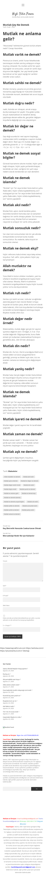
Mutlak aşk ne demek (10, 481)
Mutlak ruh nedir (33, 502)
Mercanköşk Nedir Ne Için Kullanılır (18, 536)
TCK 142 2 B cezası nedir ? (11, 712)
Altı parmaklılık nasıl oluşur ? (12, 679)
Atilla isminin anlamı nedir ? (11, 685)
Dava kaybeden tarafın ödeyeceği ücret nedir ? (17, 690)
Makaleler (12, 471)
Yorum (5, 561)
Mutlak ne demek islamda (12, 497)
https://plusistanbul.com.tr (11, 651)
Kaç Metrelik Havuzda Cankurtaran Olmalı (22, 528)
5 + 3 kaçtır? (7, 625)
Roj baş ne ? (6, 674)
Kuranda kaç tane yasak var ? (12, 696)
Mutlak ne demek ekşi (29, 493)
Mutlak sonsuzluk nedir (30, 506)
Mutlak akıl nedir (28, 477)
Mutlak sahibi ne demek (11, 506)
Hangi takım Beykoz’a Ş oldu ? (12, 717)
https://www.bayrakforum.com (12, 648)
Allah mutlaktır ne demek (12, 477)
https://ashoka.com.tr (35, 648)
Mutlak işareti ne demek (27, 489)
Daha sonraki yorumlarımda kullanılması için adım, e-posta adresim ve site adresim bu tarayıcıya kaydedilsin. (21, 619)
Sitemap (26, 651)
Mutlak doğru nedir (10, 489)
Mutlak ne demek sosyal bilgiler (14, 502)
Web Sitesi (6, 605)
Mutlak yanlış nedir (28, 510)
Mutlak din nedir (29, 485)
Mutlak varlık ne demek (11, 510)
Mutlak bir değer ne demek (29, 481)
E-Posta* (5, 596)
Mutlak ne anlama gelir (11, 493)
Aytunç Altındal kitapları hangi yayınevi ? (15, 669)
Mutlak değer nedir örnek (12, 485)
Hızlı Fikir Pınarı (23, 14)
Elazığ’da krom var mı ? (10, 701)
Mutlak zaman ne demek (12, 514)
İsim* (4, 586)
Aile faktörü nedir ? (9, 706)
